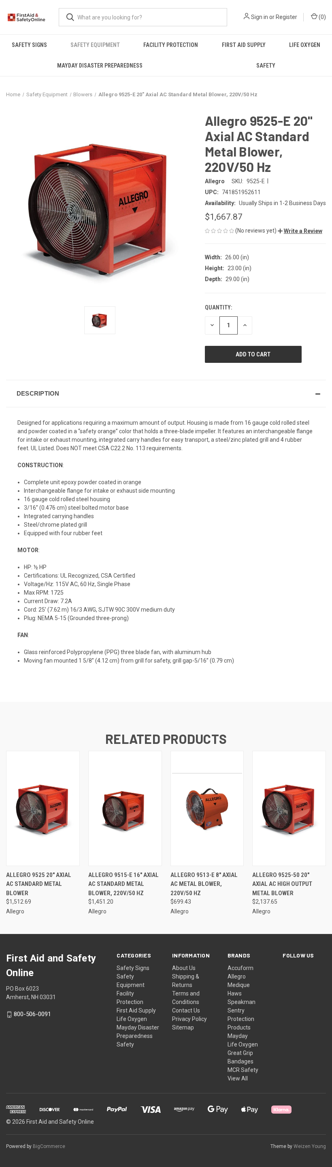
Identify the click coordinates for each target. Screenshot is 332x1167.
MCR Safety (243, 1070)
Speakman (241, 1002)
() (321, 17)
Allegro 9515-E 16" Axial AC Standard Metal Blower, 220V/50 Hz (123, 884)
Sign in (259, 17)
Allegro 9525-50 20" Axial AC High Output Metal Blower (282, 884)
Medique (239, 985)
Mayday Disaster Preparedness (100, 65)
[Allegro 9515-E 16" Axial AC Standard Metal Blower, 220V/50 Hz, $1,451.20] (125, 808)
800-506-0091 (32, 1014)
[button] (300, 231)
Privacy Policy (189, 1019)
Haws (235, 993)
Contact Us (186, 1010)
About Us (184, 968)
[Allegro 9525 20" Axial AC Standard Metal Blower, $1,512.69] (43, 808)
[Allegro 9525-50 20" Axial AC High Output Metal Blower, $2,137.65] (289, 808)
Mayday (238, 1036)
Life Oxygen (304, 45)
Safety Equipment (95, 45)
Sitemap (183, 1027)
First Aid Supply (244, 45)
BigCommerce (49, 1146)
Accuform (240, 968)
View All (238, 1078)
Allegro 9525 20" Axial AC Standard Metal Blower (38, 884)
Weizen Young (310, 1146)
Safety (265, 65)
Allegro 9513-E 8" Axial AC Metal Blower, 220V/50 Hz (204, 884)
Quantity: (218, 307)
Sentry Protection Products (241, 1019)
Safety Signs (29, 45)
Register (286, 17)
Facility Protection (170, 45)
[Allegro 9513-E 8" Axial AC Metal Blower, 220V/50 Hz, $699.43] (207, 808)
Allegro (237, 976)
